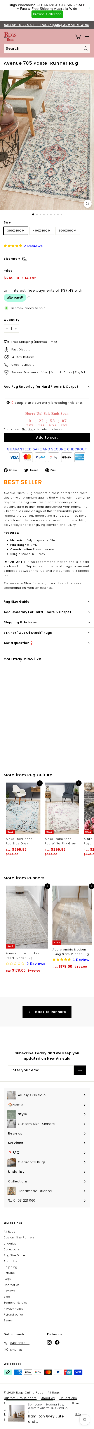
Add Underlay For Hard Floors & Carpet (37, 612)
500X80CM (67, 230)
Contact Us (12, 1285)
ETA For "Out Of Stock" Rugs (28, 633)
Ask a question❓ (18, 643)
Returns (9, 1273)
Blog (7, 1297)
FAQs (7, 1279)
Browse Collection (47, 14)
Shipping (27, 429)
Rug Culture (39, 775)
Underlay (10, 1243)
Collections (12, 1249)
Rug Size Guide (17, 601)
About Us (10, 1261)
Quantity (11, 320)
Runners (35, 878)
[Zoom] (88, 204)
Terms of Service (16, 1302)
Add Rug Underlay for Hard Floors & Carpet (41, 386)
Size (7, 222)
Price (8, 271)
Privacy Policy (13, 1309)
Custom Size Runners (19, 1237)
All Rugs (9, 1231)
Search (9, 1320)
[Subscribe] (80, 1070)
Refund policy (14, 1314)
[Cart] (78, 36)
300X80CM (15, 230)
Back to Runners (50, 1012)
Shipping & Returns (20, 622)
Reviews (10, 1291)
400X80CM (41, 230)
